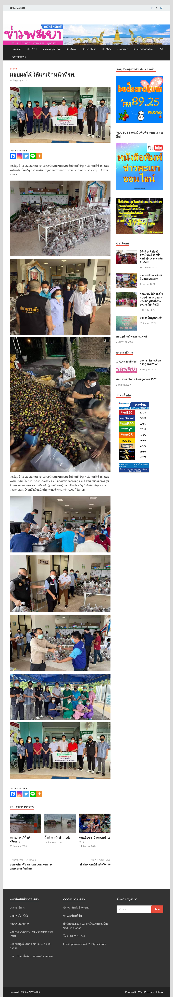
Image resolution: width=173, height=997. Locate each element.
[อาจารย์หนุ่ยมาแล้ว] (126, 318)
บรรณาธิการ (19, 56)
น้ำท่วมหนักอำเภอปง (57, 837)
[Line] (33, 156)
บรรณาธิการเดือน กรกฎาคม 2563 (150, 362)
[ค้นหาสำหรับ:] (140, 909)
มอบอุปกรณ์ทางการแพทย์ (131, 336)
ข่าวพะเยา (34, 991)
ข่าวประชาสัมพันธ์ (143, 49)
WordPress (144, 991)
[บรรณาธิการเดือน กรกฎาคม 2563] (126, 360)
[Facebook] (152, 8)
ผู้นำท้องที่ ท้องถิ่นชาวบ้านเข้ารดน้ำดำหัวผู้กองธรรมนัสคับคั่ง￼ (151, 256)
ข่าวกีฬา (106, 49)
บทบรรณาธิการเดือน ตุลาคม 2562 (136, 379)
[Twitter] (157, 8)
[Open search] (161, 49)
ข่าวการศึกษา (89, 49)
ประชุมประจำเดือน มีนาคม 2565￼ (151, 276)
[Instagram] (161, 8)
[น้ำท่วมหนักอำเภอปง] (60, 824)
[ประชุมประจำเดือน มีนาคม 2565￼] (126, 275)
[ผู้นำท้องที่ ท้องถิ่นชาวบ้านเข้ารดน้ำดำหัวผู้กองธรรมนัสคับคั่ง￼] (126, 251)
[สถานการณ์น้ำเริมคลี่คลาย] (25, 824)
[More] (39, 156)
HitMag (159, 991)
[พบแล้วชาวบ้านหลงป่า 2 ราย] (94, 824)
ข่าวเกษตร (122, 49)
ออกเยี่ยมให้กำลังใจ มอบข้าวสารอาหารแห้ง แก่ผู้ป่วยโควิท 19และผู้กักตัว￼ (151, 299)
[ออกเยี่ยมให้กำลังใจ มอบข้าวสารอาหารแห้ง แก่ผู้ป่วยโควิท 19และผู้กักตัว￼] (126, 294)
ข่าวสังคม (71, 49)
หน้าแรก (17, 49)
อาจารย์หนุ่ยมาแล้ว (151, 317)
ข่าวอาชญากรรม (51, 49)
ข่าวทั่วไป (32, 49)
